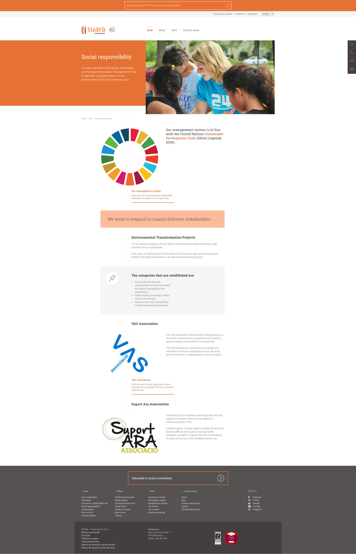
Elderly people (121, 500)
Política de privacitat (90, 532)
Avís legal (85, 535)
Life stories (153, 506)
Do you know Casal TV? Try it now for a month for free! (153, 5)
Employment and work (125, 503)
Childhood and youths (124, 497)
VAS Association (141, 380)
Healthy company (123, 509)
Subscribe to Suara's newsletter (152, 478)
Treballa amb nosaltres (223, 14)
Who (174, 30)
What (162, 30)
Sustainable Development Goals (194, 136)
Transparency (87, 509)
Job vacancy (154, 509)
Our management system (146, 191)
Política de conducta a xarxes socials (98, 544)
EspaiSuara (252, 14)
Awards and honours (190, 503)
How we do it (87, 512)
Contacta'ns (240, 14)
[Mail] (352, 61)
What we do (120, 512)
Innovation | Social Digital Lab (94, 503)
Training (118, 515)
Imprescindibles (88, 515)
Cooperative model (156, 497)
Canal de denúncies (90, 541)
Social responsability (90, 506)
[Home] (93, 30)
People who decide (156, 512)
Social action (120, 506)
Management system (158, 503)
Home (83, 118)
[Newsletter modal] (352, 69)
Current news (191, 30)
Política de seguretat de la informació (98, 547)
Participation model (156, 500)
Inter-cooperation (89, 497)
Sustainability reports (191, 509)
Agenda (184, 506)
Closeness (86, 500)
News (184, 497)
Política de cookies (89, 538)
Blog (183, 500)
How (150, 30)
